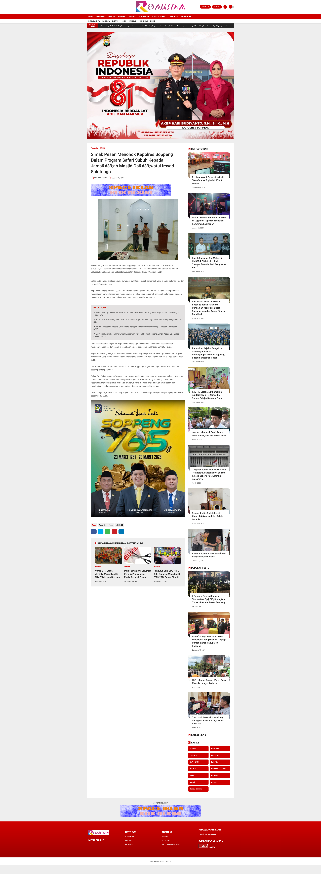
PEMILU (193, 769)
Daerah (115, 21)
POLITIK (132, 16)
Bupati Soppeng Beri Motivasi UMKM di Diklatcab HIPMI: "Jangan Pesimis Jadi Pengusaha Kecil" (209, 263)
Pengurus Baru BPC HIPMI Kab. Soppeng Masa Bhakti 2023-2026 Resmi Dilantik (167, 573)
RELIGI (102, 148)
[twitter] (91, 7)
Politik (123, 21)
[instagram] (94, 7)
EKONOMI (174, 16)
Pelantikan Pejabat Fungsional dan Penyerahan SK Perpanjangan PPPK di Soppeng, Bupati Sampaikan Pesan (208, 353)
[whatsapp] (107, 531)
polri (111, 525)
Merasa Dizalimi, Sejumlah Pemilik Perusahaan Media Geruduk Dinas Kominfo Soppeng (137, 574)
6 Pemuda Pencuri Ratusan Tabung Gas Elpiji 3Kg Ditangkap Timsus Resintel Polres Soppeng (208, 599)
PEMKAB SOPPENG (219, 769)
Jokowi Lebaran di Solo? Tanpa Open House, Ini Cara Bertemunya (209, 434)
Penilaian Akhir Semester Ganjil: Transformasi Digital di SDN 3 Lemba (208, 180)
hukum (214, 782)
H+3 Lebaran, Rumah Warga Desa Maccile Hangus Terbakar (209, 682)
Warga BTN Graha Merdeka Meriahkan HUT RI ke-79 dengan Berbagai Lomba (107, 574)
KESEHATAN (186, 16)
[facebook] (88, 7)
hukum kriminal (196, 789)
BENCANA (215, 749)
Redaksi (165, 837)
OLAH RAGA (194, 762)
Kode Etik (166, 840)
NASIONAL (100, 16)
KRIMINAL (122, 16)
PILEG (192, 775)
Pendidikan (143, 21)
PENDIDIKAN (144, 16)
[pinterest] (114, 531)
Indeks (217, 7)
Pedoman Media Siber (171, 844)
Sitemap (205, 7)
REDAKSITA (167, 861)
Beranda (94, 148)
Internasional (94, 21)
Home (90, 16)
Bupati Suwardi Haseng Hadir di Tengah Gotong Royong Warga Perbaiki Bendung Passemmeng (197, 26)
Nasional (106, 21)
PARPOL (214, 762)
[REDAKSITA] (160, 12)
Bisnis (152, 21)
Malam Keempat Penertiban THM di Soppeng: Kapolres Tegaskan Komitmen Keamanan (209, 220)
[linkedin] (121, 531)
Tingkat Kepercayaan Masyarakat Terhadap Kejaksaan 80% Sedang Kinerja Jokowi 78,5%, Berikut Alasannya (209, 474)
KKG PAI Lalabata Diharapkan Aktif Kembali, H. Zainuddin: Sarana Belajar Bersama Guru (207, 394)
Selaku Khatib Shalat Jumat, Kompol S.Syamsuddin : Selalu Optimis (207, 516)
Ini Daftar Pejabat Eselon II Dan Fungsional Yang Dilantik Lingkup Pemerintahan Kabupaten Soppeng (209, 641)
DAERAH (111, 16)
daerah (102, 525)
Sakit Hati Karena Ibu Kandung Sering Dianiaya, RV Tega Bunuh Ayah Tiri (208, 720)
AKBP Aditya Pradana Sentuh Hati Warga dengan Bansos (209, 555)
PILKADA (214, 775)
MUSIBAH (215, 755)
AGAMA (193, 749)
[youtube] (98, 7)
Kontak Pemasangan (207, 834)
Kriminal (132, 21)
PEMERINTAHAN (158, 16)
